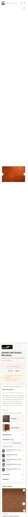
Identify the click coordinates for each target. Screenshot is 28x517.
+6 (24, 510)
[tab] (4, 443)
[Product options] (24, 490)
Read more (5, 410)
